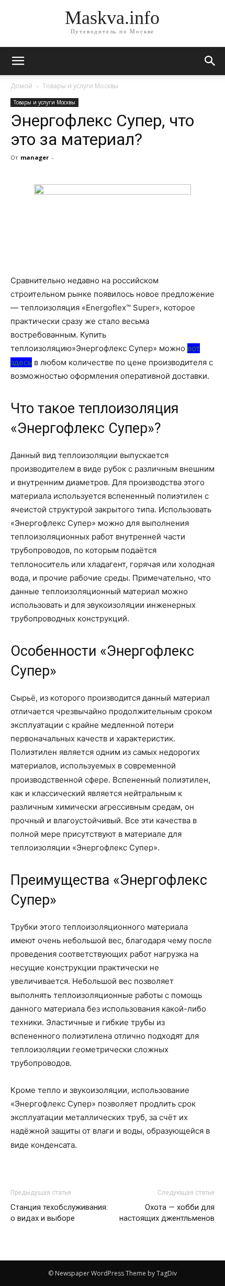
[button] (210, 61)
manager (34, 157)
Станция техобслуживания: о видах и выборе (59, 1213)
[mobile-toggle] (18, 61)
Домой (21, 85)
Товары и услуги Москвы (80, 85)
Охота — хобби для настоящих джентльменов (167, 1213)
